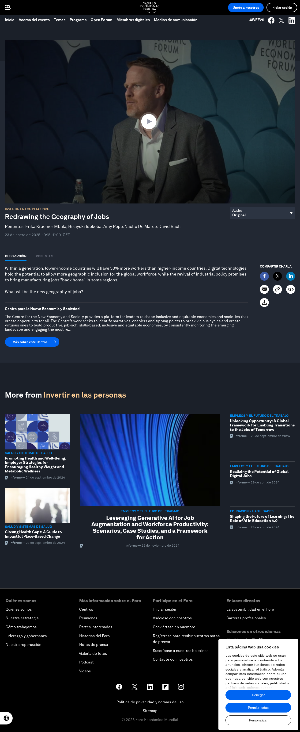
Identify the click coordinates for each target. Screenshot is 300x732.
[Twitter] (277, 276)
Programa (78, 20)
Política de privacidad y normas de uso (150, 702)
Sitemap (150, 711)
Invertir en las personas (27, 209)
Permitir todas (258, 707)
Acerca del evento (34, 20)
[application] (150, 121)
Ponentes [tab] (44, 256)
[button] (150, 121)
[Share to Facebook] (271, 20)
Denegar (258, 695)
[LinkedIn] (290, 276)
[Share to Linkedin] (292, 20)
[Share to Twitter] (281, 20)
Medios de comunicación (175, 20)
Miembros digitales (133, 20)
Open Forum (101, 20)
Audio (237, 210)
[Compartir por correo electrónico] (264, 289)
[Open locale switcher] (6, 718)
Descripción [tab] (15, 256)
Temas (59, 20)
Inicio (10, 20)
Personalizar (258, 720)
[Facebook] (264, 276)
